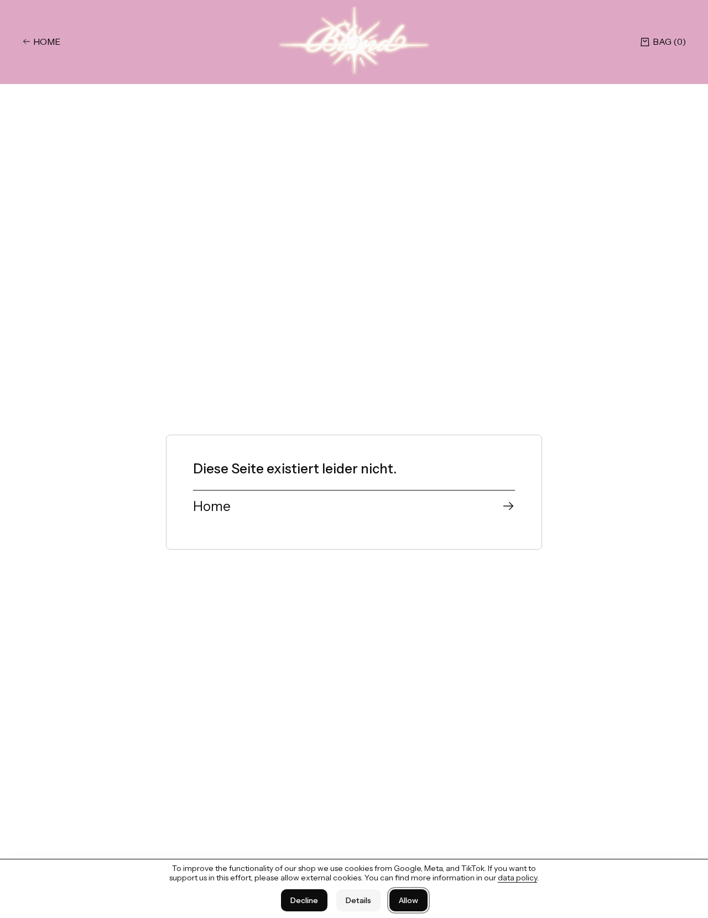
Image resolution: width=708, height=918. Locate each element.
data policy (517, 878)
